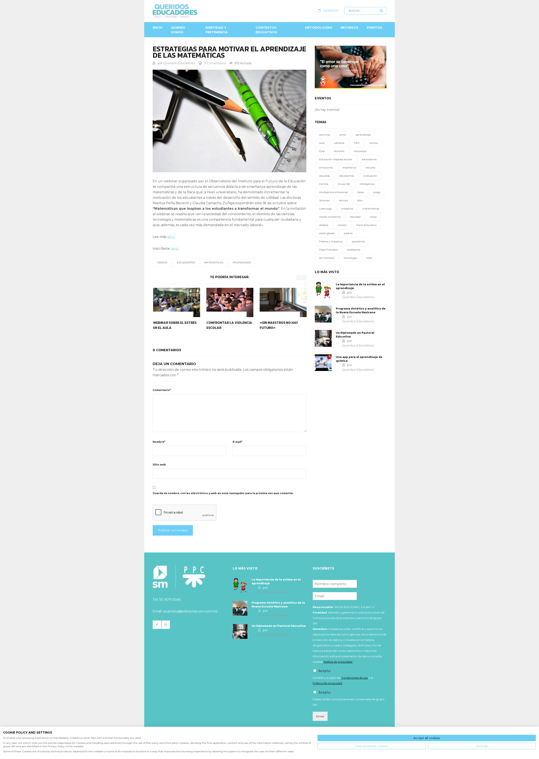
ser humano (326, 257)
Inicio (158, 27)
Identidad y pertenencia (216, 30)
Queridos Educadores (179, 63)
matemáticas (213, 262)
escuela (370, 167)
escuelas (324, 175)
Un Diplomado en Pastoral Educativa (355, 335)
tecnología (350, 257)
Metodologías (318, 27)
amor (342, 134)
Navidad (355, 216)
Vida (369, 257)
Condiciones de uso (354, 677)
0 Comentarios (215, 63)
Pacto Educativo (366, 225)
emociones (326, 167)
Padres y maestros (330, 241)
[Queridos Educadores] (198, 11)
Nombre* (159, 441)
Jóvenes (324, 200)
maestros (347, 208)
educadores (369, 159)
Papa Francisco (328, 249)
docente (339, 151)
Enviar (320, 716)
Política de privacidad (327, 683)
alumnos (324, 134)
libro (360, 200)
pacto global (326, 233)
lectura (343, 200)
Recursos (349, 27)
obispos (323, 225)
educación (360, 151)
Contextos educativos (266, 30)
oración (342, 225)
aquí (171, 237)
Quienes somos (178, 30)
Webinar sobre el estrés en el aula (174, 325)
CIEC (357, 142)
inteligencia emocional (333, 192)
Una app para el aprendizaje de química (359, 359)
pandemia (358, 241)
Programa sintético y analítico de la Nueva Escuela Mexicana (361, 310)
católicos (339, 142)
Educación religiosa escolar (335, 159)
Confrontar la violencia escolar (229, 325)
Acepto (324, 671)
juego (376, 192)
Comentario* (162, 390)
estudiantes (186, 262)
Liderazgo (325, 208)
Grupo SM (344, 183)
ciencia (162, 262)
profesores (242, 262)
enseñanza (349, 167)
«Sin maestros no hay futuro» (278, 325)
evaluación (370, 175)
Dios (321, 151)
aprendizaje (363, 134)
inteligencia (367, 183)
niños (373, 216)
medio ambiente (330, 216)
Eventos (374, 27)
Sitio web (159, 464)
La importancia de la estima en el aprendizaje (360, 286)
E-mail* (237, 441)
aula (321, 142)
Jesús (360, 192)
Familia (323, 183)
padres (348, 233)
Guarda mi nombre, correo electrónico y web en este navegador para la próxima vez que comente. (223, 493)
